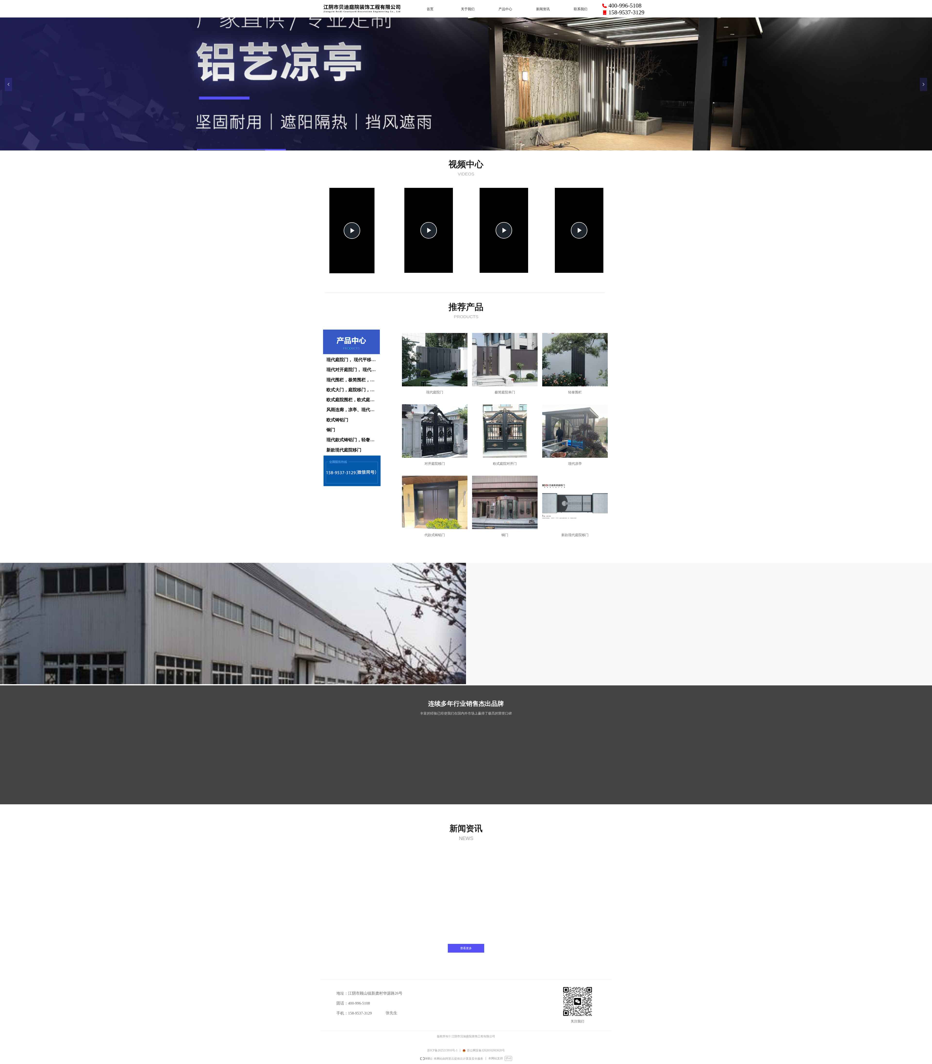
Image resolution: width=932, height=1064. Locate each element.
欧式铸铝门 (337, 419)
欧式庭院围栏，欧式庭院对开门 (353, 399)
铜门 (330, 429)
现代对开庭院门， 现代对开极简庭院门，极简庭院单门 (353, 369)
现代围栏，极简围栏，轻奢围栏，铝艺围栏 (353, 379)
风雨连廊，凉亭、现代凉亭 (352, 409)
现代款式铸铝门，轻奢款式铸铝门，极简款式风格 (353, 439)
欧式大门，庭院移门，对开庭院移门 (353, 389)
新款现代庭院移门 (343, 450)
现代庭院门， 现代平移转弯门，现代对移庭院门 (353, 359)
